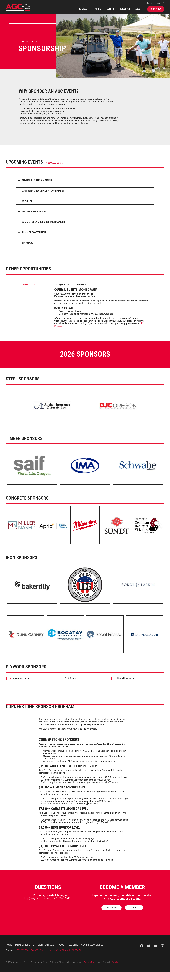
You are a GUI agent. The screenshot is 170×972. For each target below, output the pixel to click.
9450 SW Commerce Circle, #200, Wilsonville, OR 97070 (56, 950)
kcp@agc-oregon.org (38, 898)
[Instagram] (162, 946)
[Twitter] (148, 946)
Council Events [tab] (30, 284)
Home (21, 41)
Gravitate (116, 962)
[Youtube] (155, 946)
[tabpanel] (101, 306)
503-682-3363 (23, 950)
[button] (163, 3)
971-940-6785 (62, 898)
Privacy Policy (90, 962)
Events (27, 41)
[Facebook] (141, 946)
